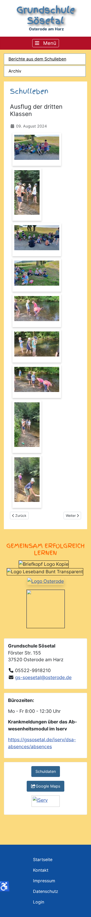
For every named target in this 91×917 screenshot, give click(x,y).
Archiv (14, 71)
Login (38, 901)
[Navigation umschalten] (45, 43)
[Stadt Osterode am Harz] (45, 581)
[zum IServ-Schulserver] (45, 801)
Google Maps (48, 786)
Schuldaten (45, 771)
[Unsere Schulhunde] (45, 608)
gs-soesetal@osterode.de (43, 677)
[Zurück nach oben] (82, 908)
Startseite (42, 859)
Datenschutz (45, 891)
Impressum (44, 880)
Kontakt (40, 870)
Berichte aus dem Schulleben (37, 58)
